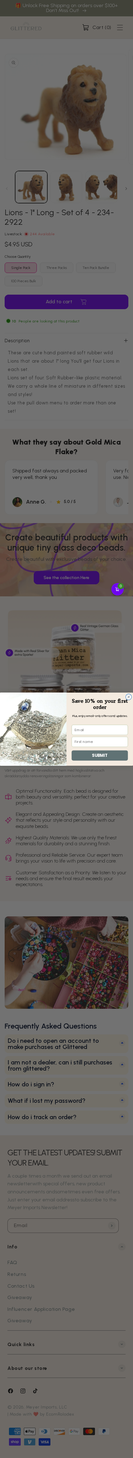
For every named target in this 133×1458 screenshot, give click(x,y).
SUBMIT (99, 755)
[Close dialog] (128, 697)
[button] (117, 589)
